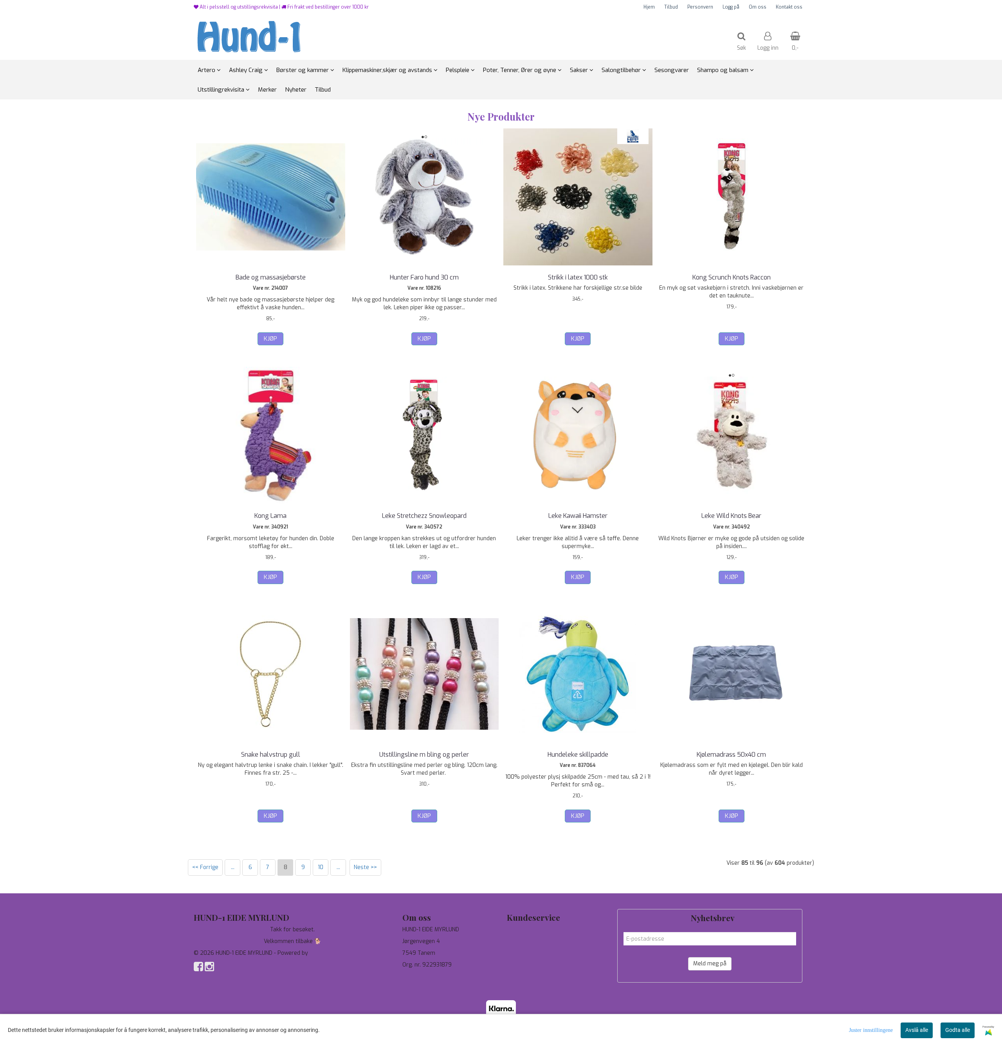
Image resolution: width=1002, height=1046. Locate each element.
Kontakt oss (789, 7)
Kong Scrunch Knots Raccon (731, 277)
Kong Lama (270, 516)
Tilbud (671, 7)
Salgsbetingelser (528, 964)
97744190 (415, 976)
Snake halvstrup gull (270, 754)
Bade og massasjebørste (271, 277)
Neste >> (365, 867)
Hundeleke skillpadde (578, 754)
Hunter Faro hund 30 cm (424, 277)
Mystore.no (324, 953)
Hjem (649, 7)
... (232, 867)
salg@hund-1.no (422, 984)
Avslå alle (916, 1030)
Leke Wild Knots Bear (731, 516)
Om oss (757, 7)
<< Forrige (205, 867)
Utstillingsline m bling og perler (424, 754)
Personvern (700, 7)
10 (320, 867)
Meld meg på (709, 963)
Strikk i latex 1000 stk (578, 277)
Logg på (731, 7)
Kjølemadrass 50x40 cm (731, 754)
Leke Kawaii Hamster (577, 516)
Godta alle (957, 1030)
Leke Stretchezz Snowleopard (424, 516)
